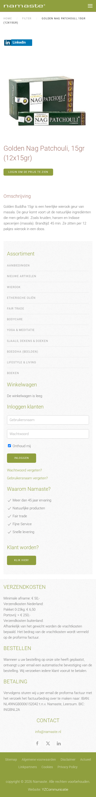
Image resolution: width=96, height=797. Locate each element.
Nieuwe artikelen (21, 276)
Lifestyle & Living (21, 362)
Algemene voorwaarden (39, 759)
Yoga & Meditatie (21, 330)
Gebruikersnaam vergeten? (27, 478)
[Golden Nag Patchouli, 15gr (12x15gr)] (48, 97)
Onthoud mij (21, 446)
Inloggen (21, 458)
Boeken (13, 373)
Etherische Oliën (21, 298)
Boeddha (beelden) (22, 351)
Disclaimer (68, 759)
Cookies (47, 767)
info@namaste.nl (48, 732)
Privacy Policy (68, 767)
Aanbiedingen (18, 265)
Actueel (85, 759)
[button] (90, 6)
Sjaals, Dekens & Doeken (27, 341)
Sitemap (11, 759)
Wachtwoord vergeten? (24, 470)
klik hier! (21, 560)
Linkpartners (27, 767)
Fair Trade (15, 308)
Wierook (14, 287)
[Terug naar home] (24, 6)
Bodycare (15, 319)
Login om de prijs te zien (28, 172)
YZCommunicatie (55, 789)
